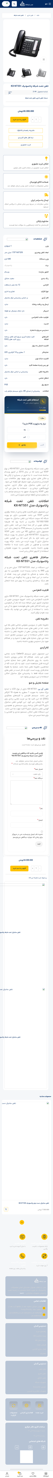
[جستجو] (14, 4)
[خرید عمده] (39, 1405)
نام (41, 808)
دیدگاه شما (38, 778)
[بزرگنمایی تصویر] (44, 60)
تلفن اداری (30, 15)
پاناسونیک (8, 265)
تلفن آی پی (43, 689)
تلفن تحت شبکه (19, 15)
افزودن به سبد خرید (19, 120)
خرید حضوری (26, 145)
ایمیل (40, 820)
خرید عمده (39, 1413)
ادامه (22, 1293)
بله (25, 430)
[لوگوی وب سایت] (26, 4)
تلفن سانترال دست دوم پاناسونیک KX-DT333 (34, 1203)
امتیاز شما (38, 769)
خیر (24, 437)
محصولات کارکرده (13, 1414)
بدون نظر (10, 92)
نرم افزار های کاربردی (25, 137)
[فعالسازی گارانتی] (26, 1405)
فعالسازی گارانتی (26, 1413)
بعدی (23, 445)
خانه (37, 15)
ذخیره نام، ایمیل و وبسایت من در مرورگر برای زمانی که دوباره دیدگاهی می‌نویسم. (27, 835)
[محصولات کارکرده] (13, 1405)
